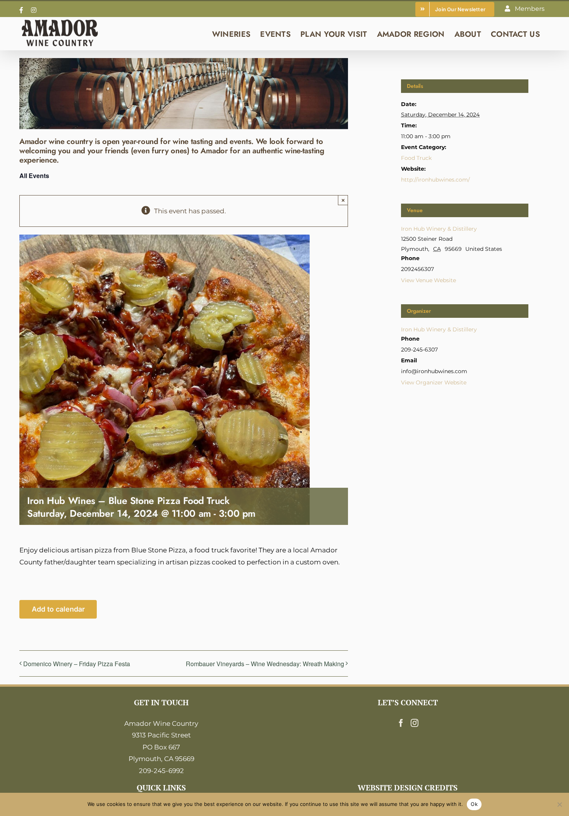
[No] (559, 804)
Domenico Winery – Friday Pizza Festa (76, 663)
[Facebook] (401, 723)
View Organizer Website (433, 382)
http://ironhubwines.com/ (435, 179)
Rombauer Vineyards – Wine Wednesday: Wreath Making (265, 663)
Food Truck (416, 157)
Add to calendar (58, 609)
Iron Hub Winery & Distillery (439, 228)
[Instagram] (414, 723)
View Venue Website (428, 280)
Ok (474, 804)
